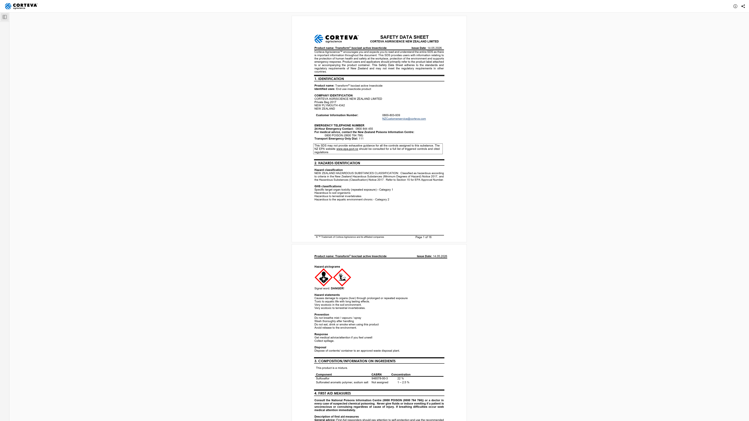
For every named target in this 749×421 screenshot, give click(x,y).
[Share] (743, 6)
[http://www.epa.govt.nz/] (347, 148)
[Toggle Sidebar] (5, 17)
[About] (735, 6)
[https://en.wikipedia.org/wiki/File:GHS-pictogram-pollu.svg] (342, 277)
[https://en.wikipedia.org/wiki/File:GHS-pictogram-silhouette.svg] (323, 277)
